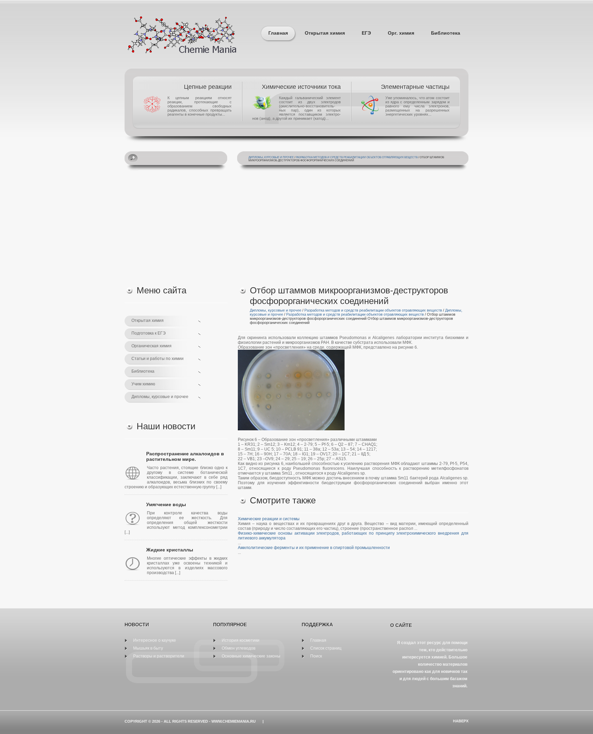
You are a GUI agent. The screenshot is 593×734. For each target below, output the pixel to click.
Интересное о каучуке (154, 640)
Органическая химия (151, 345)
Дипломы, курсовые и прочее (271, 157)
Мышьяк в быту (148, 648)
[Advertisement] (296, 227)
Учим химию (143, 384)
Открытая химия (325, 33)
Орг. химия (401, 33)
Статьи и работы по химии (157, 358)
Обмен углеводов (238, 648)
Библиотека (445, 33)
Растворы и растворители (158, 656)
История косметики (240, 640)
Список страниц (325, 648)
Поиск (316, 656)
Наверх (460, 721)
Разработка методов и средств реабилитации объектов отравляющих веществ (357, 157)
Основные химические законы (251, 656)
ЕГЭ (366, 33)
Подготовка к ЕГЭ (148, 333)
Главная (278, 33)
